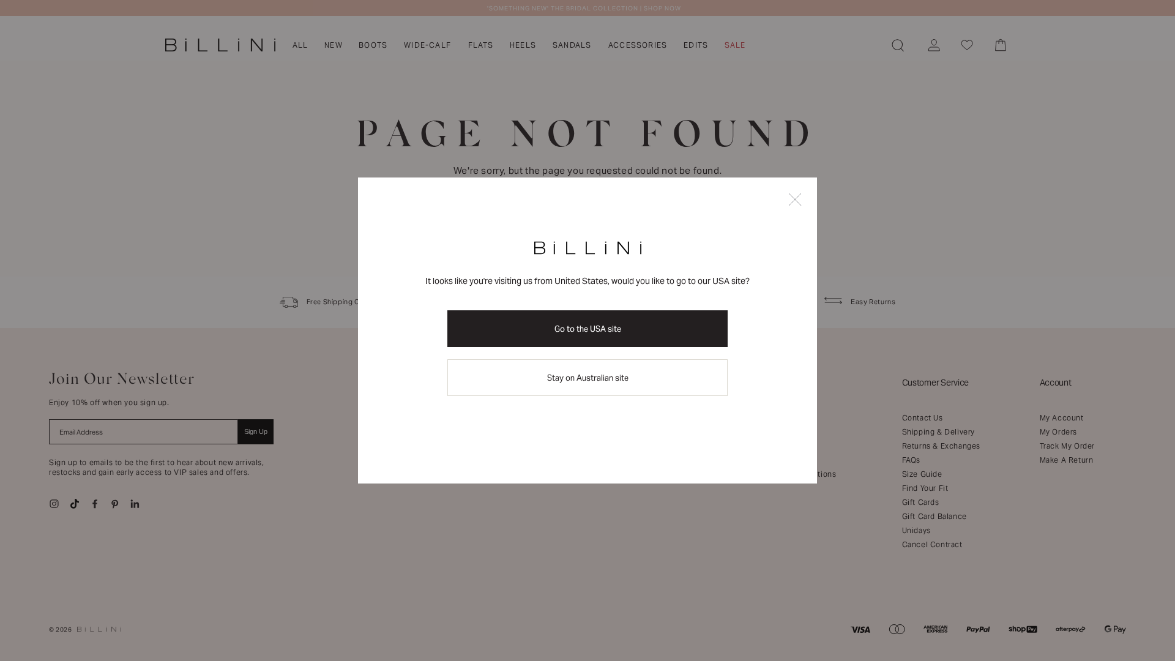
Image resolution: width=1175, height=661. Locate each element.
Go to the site (587, 329)
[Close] (795, 200)
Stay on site (588, 378)
